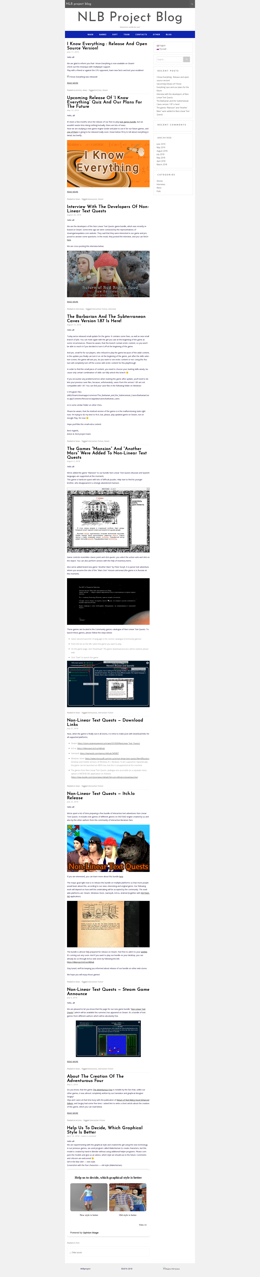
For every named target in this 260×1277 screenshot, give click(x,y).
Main (90, 34)
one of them (72, 132)
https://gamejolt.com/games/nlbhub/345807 (99, 753)
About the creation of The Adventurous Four (95, 1078)
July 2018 (160, 154)
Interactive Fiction (99, 309)
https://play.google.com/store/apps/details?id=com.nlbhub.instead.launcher (105, 777)
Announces (92, 199)
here (69, 240)
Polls (77, 1243)
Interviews (79, 309)
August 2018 (162, 151)
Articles (78, 90)
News (85, 90)
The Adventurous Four (103, 1089)
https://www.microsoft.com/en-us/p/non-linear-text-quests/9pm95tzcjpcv (117, 758)
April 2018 (161, 161)
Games (102, 34)
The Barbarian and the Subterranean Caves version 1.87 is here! (106, 319)
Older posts (75, 1252)
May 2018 (161, 157)
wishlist (144, 952)
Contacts (141, 34)
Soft (115, 34)
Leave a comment (88, 1136)
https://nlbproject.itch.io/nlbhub (91, 748)
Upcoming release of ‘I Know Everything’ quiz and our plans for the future (104, 102)
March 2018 (162, 164)
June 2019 (161, 144)
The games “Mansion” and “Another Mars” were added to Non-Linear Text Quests (107, 453)
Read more (72, 83)
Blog (169, 34)
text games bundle (128, 122)
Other (156, 34)
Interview (112, 309)
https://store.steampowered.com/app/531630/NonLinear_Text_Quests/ (109, 743)
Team (126, 34)
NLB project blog (130, 17)
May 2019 (161, 147)
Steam (105, 90)
